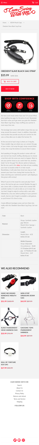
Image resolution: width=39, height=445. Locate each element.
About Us (20, 388)
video (18, 165)
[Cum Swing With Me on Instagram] (23, 440)
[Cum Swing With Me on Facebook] (19, 440)
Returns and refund (19, 396)
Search (19, 385)
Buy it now (10, 89)
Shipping (19, 402)
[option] (19, 51)
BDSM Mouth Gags (16, 22)
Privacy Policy (19, 393)
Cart (36, 2)
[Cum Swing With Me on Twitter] (15, 440)
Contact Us (19, 391)
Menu (5, 2)
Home (4, 22)
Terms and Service (19, 399)
